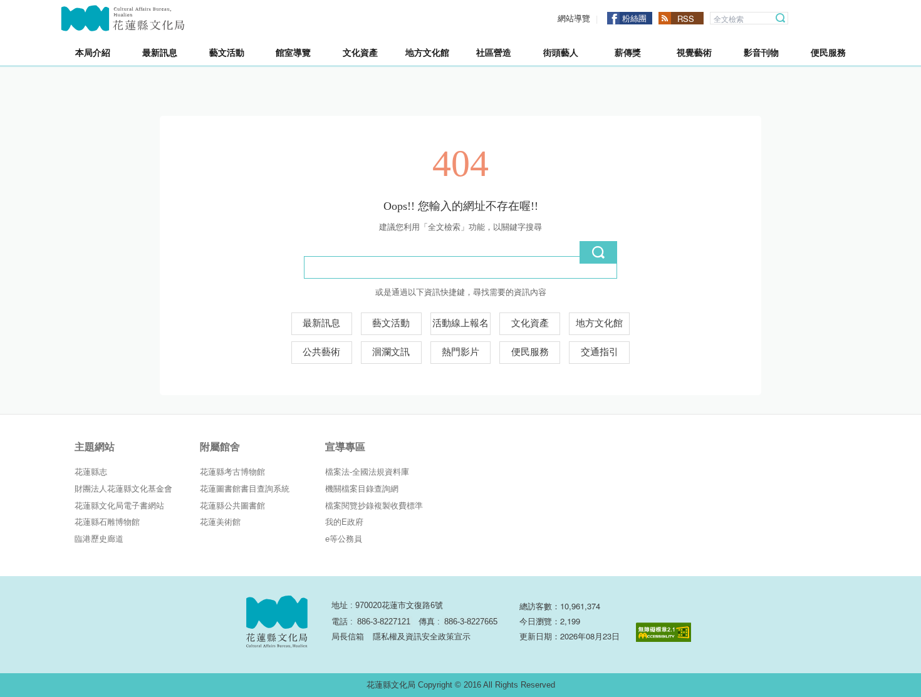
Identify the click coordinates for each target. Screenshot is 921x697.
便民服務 (530, 352)
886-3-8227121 (383, 621)
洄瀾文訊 (391, 352)
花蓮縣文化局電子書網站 (119, 505)
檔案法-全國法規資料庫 (367, 472)
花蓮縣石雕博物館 (107, 522)
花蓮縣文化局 (123, 18)
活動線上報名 (460, 323)
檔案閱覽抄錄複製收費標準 (374, 505)
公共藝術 (321, 352)
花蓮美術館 (220, 522)
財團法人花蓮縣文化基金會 (123, 488)
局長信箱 (347, 636)
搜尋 (780, 18)
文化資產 (530, 323)
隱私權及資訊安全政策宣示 (422, 636)
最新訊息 (321, 323)
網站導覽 (574, 18)
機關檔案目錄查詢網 (361, 488)
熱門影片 (460, 352)
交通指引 (599, 352)
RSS (685, 18)
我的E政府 (344, 522)
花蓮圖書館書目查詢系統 (244, 488)
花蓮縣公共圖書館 (232, 505)
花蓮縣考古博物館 (232, 472)
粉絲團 (634, 18)
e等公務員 (343, 539)
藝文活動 (391, 323)
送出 (598, 252)
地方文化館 (599, 323)
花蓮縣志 (91, 472)
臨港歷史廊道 (99, 539)
